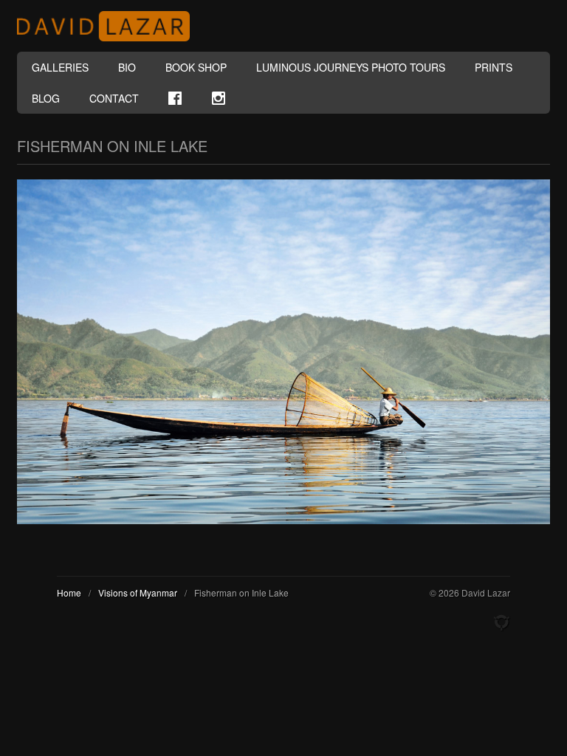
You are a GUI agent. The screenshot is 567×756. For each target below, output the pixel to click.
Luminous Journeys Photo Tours (350, 67)
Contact (114, 98)
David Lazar (109, 26)
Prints (493, 67)
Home (69, 592)
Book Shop (196, 67)
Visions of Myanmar (137, 592)
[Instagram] (218, 98)
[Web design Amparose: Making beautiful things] (501, 623)
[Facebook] (175, 98)
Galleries (60, 67)
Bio (127, 67)
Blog (46, 98)
